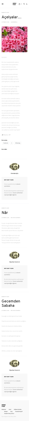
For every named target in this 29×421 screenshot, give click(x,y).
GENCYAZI (14, 4)
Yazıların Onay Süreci (9, 413)
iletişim (6, 411)
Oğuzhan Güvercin (15, 217)
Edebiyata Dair (5, 12)
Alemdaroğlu (14, 22)
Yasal (10, 409)
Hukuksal (4, 409)
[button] (26, 4)
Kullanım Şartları (18, 409)
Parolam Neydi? (19, 411)
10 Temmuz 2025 (5, 22)
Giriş (11, 411)
